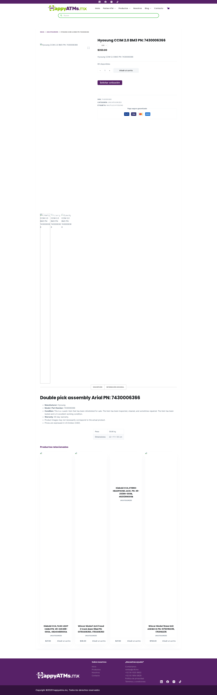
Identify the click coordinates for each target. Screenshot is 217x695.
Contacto (158, 8)
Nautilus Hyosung (115, 105)
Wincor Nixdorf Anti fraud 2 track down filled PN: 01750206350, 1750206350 (91, 629)
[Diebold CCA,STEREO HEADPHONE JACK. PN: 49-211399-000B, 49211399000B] (126, 537)
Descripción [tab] (97, 387)
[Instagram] (111, 2)
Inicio (97, 8)
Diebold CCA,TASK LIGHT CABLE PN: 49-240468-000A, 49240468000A (56, 629)
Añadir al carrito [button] (64, 644)
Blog (147, 8)
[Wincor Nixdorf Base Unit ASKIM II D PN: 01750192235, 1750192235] (161, 537)
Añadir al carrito (126, 70)
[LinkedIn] (99, 2)
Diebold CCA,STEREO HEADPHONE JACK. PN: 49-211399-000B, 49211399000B (126, 630)
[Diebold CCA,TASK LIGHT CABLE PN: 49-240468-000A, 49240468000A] (56, 537)
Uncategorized (114, 102)
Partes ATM (108, 8)
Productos (123, 8)
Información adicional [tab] (115, 387)
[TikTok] (117, 2)
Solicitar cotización (110, 82)
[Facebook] (105, 2)
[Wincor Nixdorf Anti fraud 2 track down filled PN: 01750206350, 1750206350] (91, 537)
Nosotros (137, 8)
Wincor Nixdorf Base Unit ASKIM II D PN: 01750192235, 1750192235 (161, 629)
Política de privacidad (134, 678)
